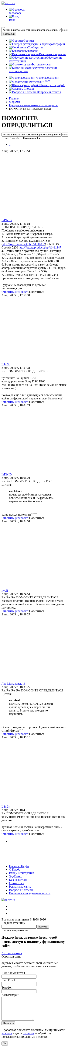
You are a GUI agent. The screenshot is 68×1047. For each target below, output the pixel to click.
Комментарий (10, 995)
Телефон (7, 987)
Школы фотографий (51, 85)
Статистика (16, 883)
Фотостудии (39, 81)
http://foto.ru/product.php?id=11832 (23, 244)
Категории (9, 34)
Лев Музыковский (13, 683)
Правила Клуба (19, 866)
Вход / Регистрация (21, 873)
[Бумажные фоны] (34, 859)
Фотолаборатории (47, 77)
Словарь (28, 88)
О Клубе (14, 869)
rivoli (5, 590)
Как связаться (18, 879)
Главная (14, 98)
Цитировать (21, 291)
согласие (28, 1033)
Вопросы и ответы (48, 92)
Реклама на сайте (20, 886)
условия (7, 1033)
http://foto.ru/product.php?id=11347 (40, 247)
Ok (4, 1043)
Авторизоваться (12, 953)
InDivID (7, 220)
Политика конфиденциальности (29, 893)
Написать (8, 1023)
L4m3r (6, 364)
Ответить (8, 291)
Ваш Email (8, 980)
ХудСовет (15, 876)
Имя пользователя (13, 972)
